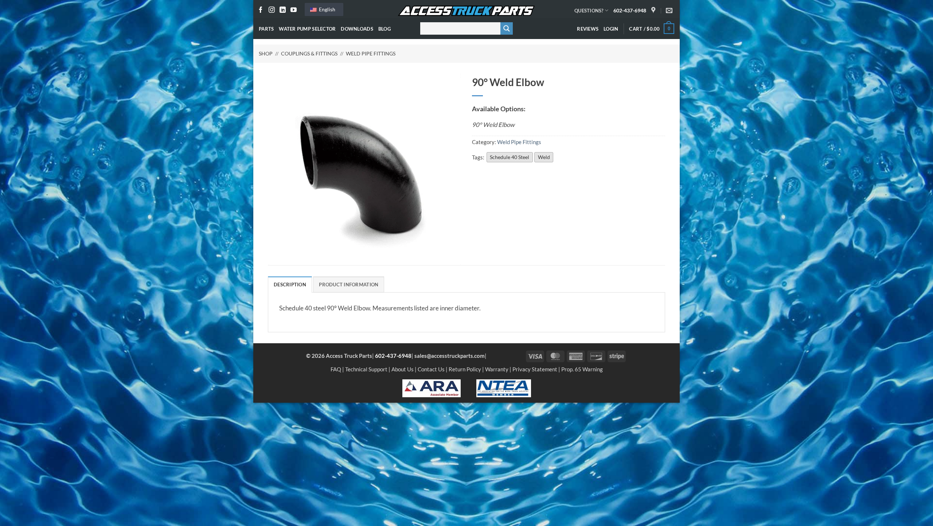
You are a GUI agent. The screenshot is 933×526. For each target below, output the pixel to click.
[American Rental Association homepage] (431, 387)
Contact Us (431, 369)
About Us (402, 369)
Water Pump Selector (307, 29)
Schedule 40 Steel (509, 157)
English (326, 9)
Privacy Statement (534, 369)
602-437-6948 (629, 10)
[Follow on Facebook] (261, 10)
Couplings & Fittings (309, 53)
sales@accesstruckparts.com (449, 355)
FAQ (336, 369)
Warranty (496, 369)
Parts (266, 29)
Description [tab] (290, 284)
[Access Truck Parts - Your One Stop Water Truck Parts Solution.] (466, 10)
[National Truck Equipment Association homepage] (503, 387)
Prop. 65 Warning (582, 369)
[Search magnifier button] (506, 28)
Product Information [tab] (348, 284)
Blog (384, 29)
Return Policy (465, 369)
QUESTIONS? (589, 10)
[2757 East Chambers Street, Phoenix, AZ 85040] (654, 10)
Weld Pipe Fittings (370, 53)
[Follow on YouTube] (293, 10)
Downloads (357, 29)
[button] (611, 28)
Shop (266, 53)
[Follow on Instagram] (272, 10)
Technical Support (366, 369)
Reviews (587, 29)
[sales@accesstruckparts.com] (670, 10)
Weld (544, 157)
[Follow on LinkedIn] (283, 10)
